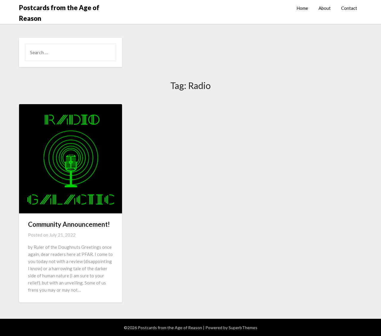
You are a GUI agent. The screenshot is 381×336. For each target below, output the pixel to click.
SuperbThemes (243, 327)
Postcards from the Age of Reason (59, 13)
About (324, 8)
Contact (349, 8)
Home (302, 8)
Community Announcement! (69, 224)
